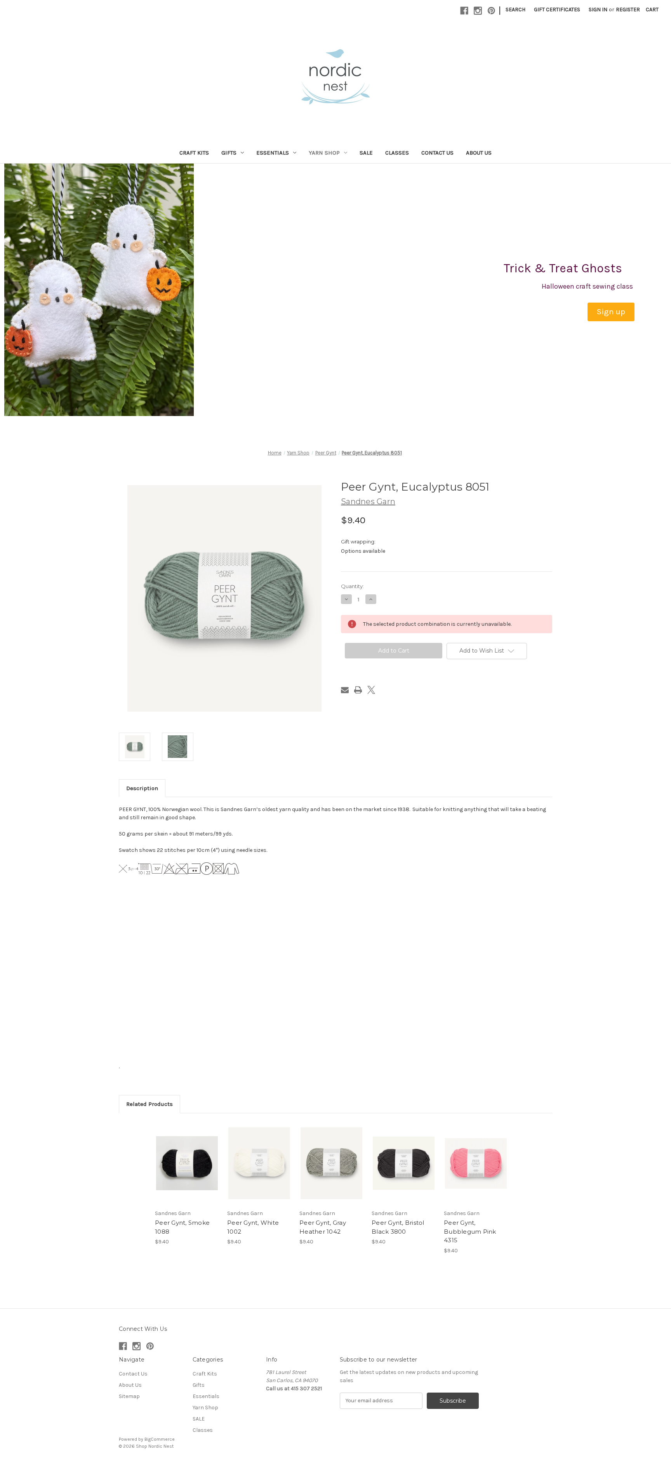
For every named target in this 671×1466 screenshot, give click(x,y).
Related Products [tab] (149, 1103)
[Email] (345, 689)
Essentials (272, 152)
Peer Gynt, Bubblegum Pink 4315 (470, 1231)
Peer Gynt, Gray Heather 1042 (322, 1227)
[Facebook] (464, 11)
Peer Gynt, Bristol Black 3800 (398, 1227)
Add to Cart (187, 1170)
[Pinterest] (491, 11)
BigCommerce (159, 1439)
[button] (611, 312)
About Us (479, 152)
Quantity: (352, 586)
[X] (371, 689)
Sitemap (129, 1396)
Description (142, 788)
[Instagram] (478, 11)
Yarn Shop (324, 152)
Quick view (186, 1156)
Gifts (228, 152)
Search (515, 9)
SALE (366, 152)
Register (628, 9)
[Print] (358, 689)
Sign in (598, 9)
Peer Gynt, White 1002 (253, 1227)
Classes (397, 152)
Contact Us (437, 152)
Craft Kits (194, 152)
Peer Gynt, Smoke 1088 (182, 1227)
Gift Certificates (557, 9)
